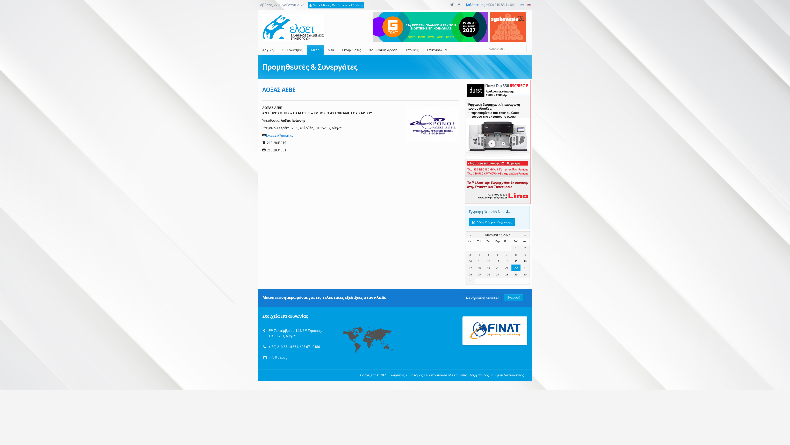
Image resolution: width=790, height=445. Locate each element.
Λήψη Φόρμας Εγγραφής (493, 222)
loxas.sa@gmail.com (281, 135)
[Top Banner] (508, 26)
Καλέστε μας (475, 4)
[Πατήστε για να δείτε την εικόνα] (432, 124)
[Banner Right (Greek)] (498, 141)
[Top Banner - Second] (430, 26)
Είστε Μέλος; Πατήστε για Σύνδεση (337, 5)
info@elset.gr (278, 357)
